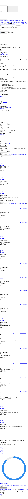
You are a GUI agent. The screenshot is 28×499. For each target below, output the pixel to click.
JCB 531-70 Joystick (3, 422)
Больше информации (2, 144)
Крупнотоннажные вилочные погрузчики (15, 21)
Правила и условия (2, 489)
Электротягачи (20, 22)
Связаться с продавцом (3, 44)
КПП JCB (1, 485)
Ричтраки (4, 21)
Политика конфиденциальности (9, 489)
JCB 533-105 (2, 179)
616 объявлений (5, 102)
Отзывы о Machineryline (23, 489)
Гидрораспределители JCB (16, 485)
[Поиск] (12, 9)
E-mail (8, 127)
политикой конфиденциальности (13, 154)
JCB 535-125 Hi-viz (3, 335)
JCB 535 (19, 23)
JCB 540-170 (7, 24)
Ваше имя (8, 123)
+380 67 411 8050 (9, 107)
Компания (8, 124)
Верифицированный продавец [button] (4, 101)
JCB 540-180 (10, 24)
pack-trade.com (2, 108)
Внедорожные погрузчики (3, 22)
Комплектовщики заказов (15, 22)
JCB (2, 53)
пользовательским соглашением (22, 154)
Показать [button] (5, 107)
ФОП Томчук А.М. (2, 96)
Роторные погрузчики (22, 21)
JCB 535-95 (25, 23)
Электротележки (7, 21)
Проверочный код (13, 130)
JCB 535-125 (22, 23)
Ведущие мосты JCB (5, 485)
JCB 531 (14, 23)
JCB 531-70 (16, 23)
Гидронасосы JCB (10, 485)
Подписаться (2, 202)
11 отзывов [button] (1, 142)
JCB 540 (1, 24)
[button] (14, 15)
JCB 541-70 (13, 24)
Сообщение (8, 151)
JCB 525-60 (2, 252)
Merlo (0, 23)
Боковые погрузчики (9, 22)
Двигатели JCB (21, 485)
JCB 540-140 (3, 24)
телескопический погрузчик (4, 54)
